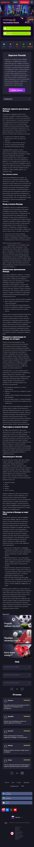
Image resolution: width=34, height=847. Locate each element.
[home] (5, 2)
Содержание (14, 786)
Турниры (26, 782)
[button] (32, 10)
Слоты (7, 782)
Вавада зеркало (17, 90)
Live (13, 782)
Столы (19, 782)
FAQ (22, 786)
